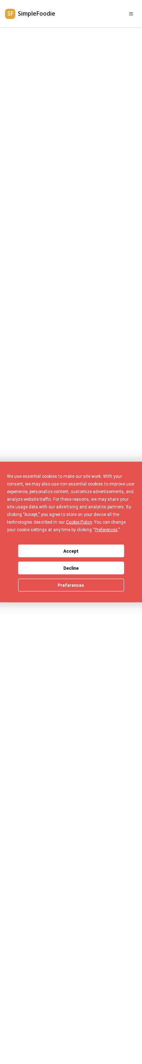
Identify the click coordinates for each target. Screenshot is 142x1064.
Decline (71, 568)
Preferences (71, 585)
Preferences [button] (106, 529)
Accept (71, 550)
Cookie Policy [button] (79, 522)
